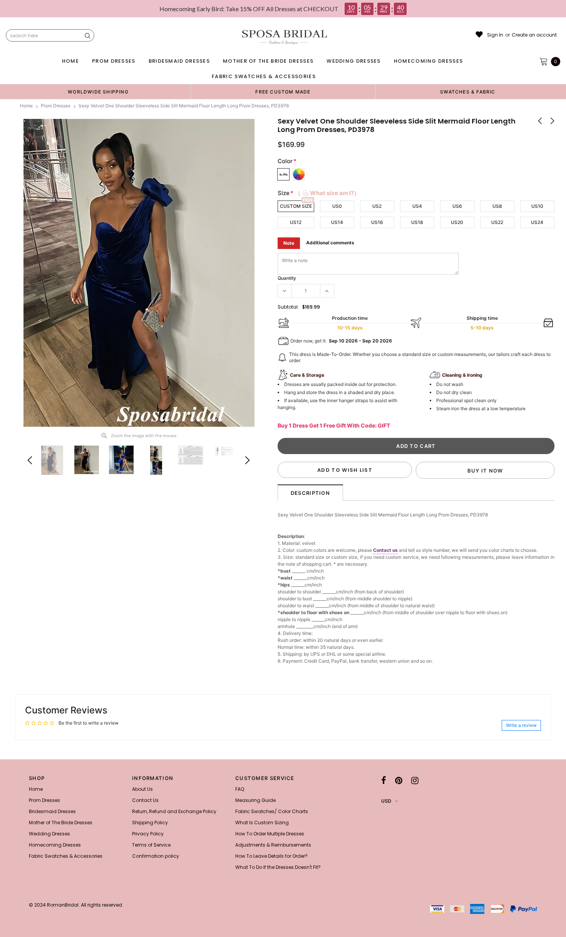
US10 (537, 206)
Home (26, 106)
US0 (337, 206)
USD (386, 801)
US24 (537, 222)
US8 (497, 206)
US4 (417, 206)
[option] (98, 91)
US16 (377, 222)
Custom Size (296, 206)
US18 (417, 222)
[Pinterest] (398, 780)
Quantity (287, 278)
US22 (497, 222)
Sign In (495, 35)
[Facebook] (383, 780)
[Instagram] (415, 780)
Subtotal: (288, 307)
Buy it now (485, 471)
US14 (337, 222)
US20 (457, 222)
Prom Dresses (55, 106)
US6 (457, 206)
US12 (295, 222)
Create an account (534, 35)
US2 (377, 206)
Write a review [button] (521, 725)
